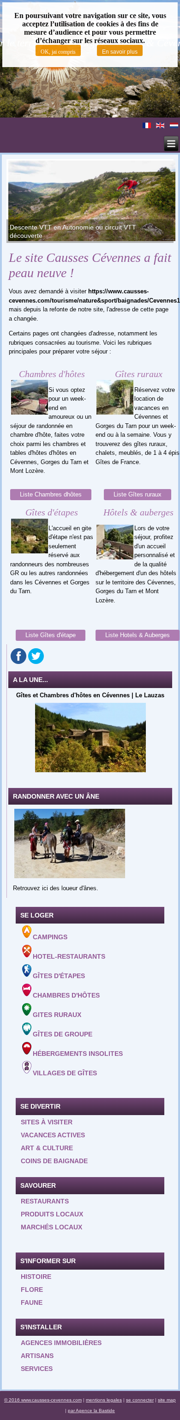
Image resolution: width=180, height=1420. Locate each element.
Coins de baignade (54, 1161)
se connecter (140, 1399)
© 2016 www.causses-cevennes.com (43, 1399)
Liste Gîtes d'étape (50, 635)
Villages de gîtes (65, 1072)
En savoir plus (120, 52)
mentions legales (104, 1399)
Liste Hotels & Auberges (137, 635)
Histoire (36, 1276)
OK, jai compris (58, 52)
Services (37, 1368)
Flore (32, 1289)
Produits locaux (52, 1214)
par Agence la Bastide (91, 1410)
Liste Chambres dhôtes (51, 494)
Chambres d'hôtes (66, 995)
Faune (31, 1302)
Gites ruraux (57, 1014)
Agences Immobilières (61, 1342)
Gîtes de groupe (62, 1034)
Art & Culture (47, 1148)
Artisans (37, 1355)
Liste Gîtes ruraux (138, 494)
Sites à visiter (46, 1122)
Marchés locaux (51, 1227)
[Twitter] (36, 656)
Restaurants (45, 1201)
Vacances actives (53, 1135)
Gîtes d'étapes (59, 976)
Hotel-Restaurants (69, 956)
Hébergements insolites (78, 1053)
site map (167, 1399)
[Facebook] (18, 656)
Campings (50, 937)
